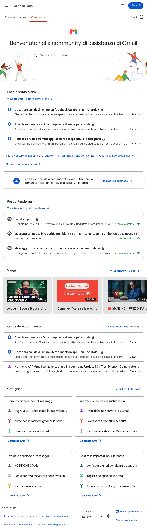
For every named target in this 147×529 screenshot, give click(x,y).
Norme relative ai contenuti (23, 164)
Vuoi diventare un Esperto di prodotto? (30, 155)
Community (38, 17)
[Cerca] (35, 55)
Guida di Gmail (23, 6)
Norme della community (58, 516)
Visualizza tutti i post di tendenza (26, 208)
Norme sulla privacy (13, 516)
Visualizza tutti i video (123, 270)
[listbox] (92, 516)
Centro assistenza (15, 17)
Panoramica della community (116, 155)
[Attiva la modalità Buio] (108, 516)
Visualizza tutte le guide (122, 326)
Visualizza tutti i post (128, 389)
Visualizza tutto (16, 440)
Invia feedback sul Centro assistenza (129, 516)
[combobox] (73, 55)
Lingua (88, 511)
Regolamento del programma (50, 524)
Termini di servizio (34, 516)
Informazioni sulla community (76, 155)
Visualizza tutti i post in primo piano (28, 98)
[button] (6, 5)
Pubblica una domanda (114, 180)
